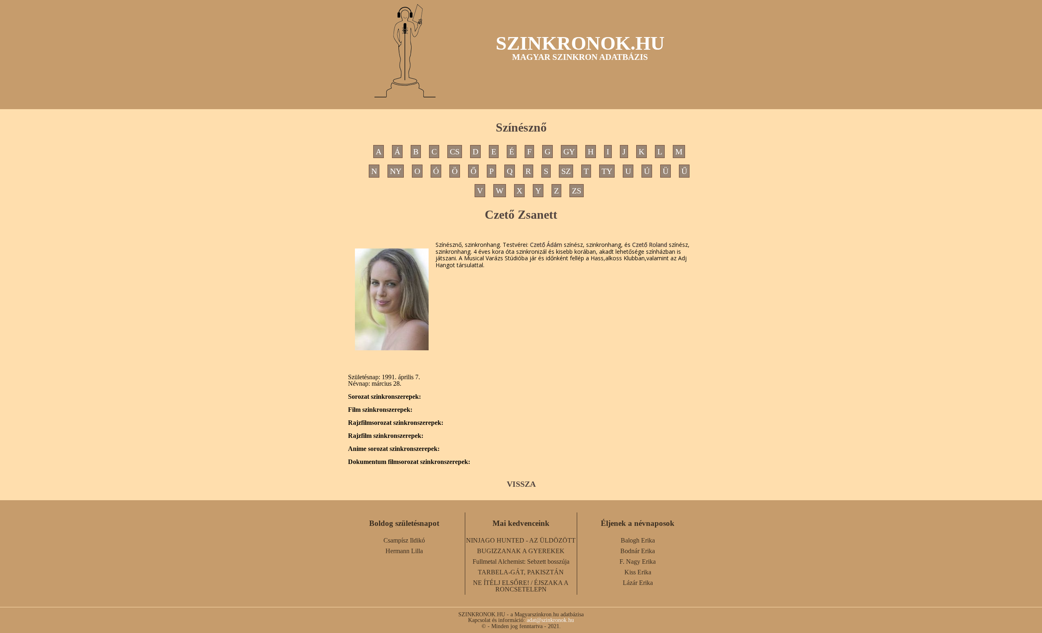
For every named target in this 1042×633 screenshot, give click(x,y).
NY (395, 171)
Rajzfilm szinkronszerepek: (385, 436)
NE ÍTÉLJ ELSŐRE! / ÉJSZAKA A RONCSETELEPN (521, 586)
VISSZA (521, 484)
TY (607, 171)
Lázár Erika (638, 582)
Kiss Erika (637, 572)
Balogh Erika (638, 540)
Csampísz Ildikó (404, 540)
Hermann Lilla (404, 550)
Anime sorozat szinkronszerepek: (394, 449)
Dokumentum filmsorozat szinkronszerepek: (409, 462)
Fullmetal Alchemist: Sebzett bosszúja (521, 561)
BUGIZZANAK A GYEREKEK (521, 550)
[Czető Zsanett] (391, 299)
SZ (566, 171)
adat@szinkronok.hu (550, 620)
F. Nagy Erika (638, 561)
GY (569, 151)
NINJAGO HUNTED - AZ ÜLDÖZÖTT (521, 540)
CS (455, 151)
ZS (576, 190)
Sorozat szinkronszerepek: (384, 396)
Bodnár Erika (637, 550)
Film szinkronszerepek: (380, 410)
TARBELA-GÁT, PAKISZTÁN (521, 572)
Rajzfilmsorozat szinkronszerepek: (395, 423)
